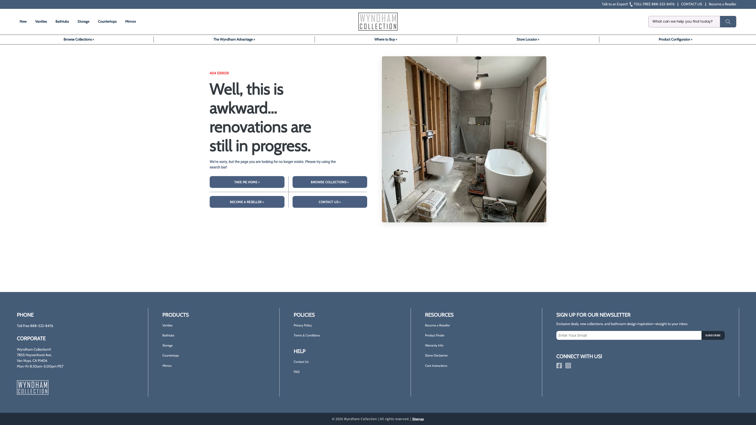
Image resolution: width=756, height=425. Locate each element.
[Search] (728, 21)
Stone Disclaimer (436, 355)
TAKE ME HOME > (247, 182)
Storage (167, 345)
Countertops (170, 355)
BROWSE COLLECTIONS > (330, 182)
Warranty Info (434, 345)
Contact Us (301, 362)
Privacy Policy (303, 325)
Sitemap (418, 419)
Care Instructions (436, 366)
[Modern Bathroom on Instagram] (568, 365)
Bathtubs (168, 335)
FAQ (296, 372)
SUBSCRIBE (713, 335)
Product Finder (434, 335)
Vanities (167, 325)
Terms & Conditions (307, 335)
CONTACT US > (330, 202)
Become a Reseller (437, 325)
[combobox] (692, 21)
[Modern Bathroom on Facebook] (559, 365)
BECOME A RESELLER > (247, 202)
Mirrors (167, 366)
